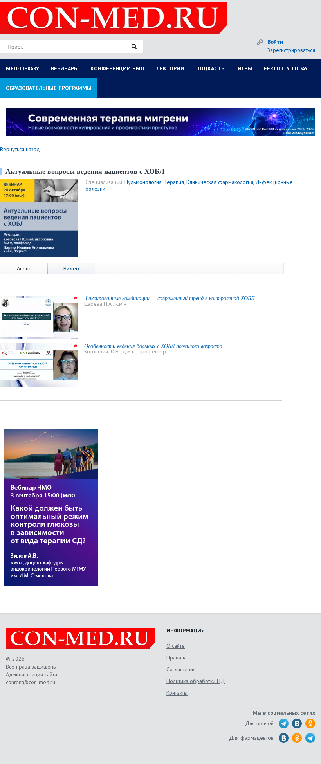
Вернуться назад (20, 149)
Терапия (174, 182)
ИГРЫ (245, 68)
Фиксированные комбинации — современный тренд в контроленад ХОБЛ (169, 298)
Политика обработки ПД (195, 681)
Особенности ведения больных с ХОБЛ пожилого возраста (153, 346)
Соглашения (181, 669)
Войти (275, 42)
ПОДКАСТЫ (211, 68)
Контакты (177, 692)
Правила (176, 657)
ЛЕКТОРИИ (170, 68)
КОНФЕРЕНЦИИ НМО (117, 68)
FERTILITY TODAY (286, 68)
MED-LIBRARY (22, 68)
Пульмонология (143, 182)
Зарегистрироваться (291, 50)
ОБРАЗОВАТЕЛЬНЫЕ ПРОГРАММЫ (49, 88)
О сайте (175, 645)
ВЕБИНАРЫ (65, 68)
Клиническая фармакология (219, 182)
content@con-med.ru (30, 682)
